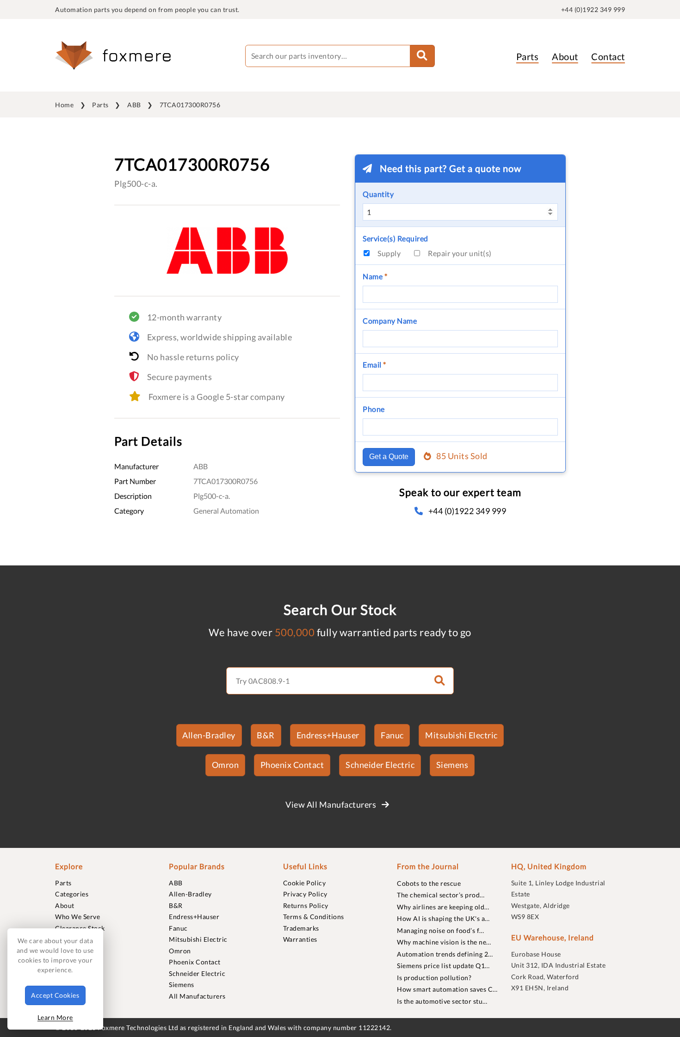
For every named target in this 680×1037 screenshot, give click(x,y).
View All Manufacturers (331, 804)
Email (374, 364)
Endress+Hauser (328, 735)
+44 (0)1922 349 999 (593, 9)
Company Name (390, 320)
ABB (134, 105)
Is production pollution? (434, 978)
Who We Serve (77, 916)
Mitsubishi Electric (461, 735)
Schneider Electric (380, 765)
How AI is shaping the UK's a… (443, 918)
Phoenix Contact (292, 765)
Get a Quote (388, 456)
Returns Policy (305, 905)
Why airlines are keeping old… (443, 907)
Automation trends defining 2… (445, 954)
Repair (460, 253)
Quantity (378, 194)
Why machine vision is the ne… (444, 942)
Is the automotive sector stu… (442, 1001)
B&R (266, 735)
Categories (71, 894)
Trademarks (301, 928)
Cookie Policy (304, 883)
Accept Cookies (55, 995)
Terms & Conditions (313, 916)
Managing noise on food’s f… (440, 930)
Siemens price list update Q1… (443, 966)
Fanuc (392, 735)
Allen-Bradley (208, 735)
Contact (608, 56)
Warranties (300, 939)
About (565, 56)
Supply (389, 253)
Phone (374, 409)
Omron (225, 765)
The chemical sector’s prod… (441, 895)
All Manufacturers (197, 996)
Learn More (55, 1017)
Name (375, 276)
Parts (527, 56)
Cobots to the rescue (429, 883)
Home (64, 105)
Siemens (452, 765)
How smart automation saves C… (447, 989)
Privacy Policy (305, 894)
